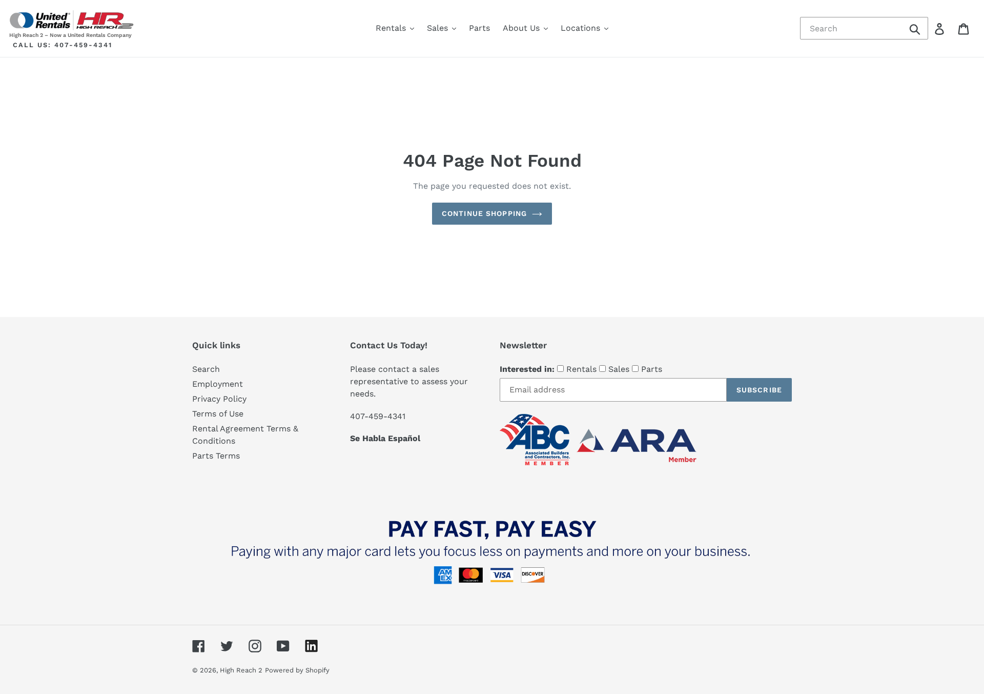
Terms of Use (217, 414)
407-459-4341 (83, 45)
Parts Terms (216, 456)
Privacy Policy (219, 399)
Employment (217, 384)
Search (206, 369)
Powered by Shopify (297, 670)
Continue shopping (484, 213)
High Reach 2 (241, 670)
